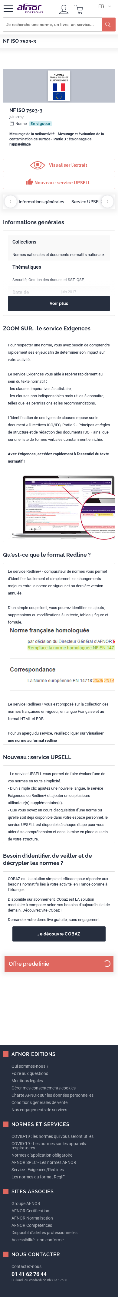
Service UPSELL (87, 201)
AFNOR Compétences (31, 1225)
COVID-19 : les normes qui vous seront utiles (52, 1136)
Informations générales (41, 201)
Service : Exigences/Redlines (37, 1169)
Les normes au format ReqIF (38, 1176)
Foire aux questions (29, 1073)
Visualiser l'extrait (67, 164)
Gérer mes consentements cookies (43, 1088)
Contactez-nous (26, 1266)
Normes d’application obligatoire (41, 1155)
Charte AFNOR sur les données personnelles (52, 1095)
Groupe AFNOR (25, 1203)
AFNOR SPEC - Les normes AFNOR (43, 1162)
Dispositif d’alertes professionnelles (44, 1232)
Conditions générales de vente (39, 1102)
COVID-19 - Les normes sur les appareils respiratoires (48, 1145)
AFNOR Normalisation (32, 1218)
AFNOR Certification (30, 1210)
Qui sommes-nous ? (29, 1066)
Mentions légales (27, 1080)
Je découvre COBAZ (59, 934)
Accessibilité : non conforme (37, 1239)
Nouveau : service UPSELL (58, 181)
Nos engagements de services (39, 1109)
